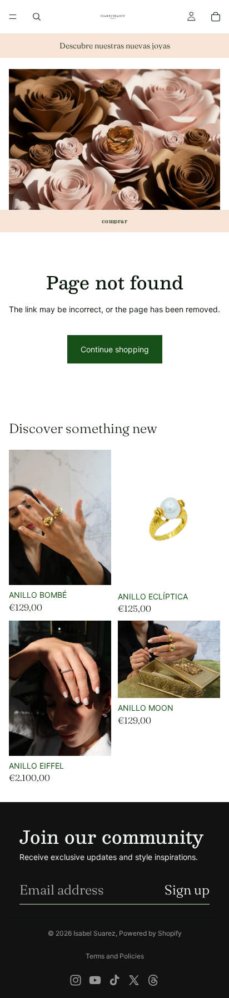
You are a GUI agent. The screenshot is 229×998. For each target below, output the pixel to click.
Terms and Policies (115, 956)
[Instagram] (75, 980)
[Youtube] (95, 980)
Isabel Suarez (94, 933)
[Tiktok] (114, 980)
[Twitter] (134, 980)
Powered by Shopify (150, 933)
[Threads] (153, 980)
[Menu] (13, 17)
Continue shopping (115, 349)
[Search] (36, 16)
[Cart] (215, 16)
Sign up (187, 890)
